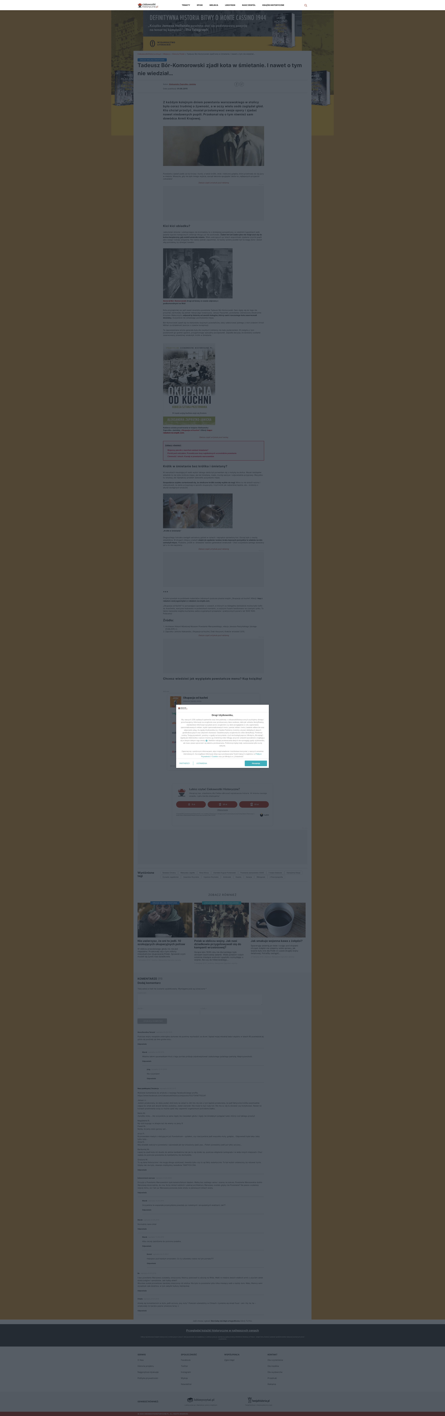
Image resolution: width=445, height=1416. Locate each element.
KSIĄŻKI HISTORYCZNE (273, 5)
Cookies (215, 756)
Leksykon (230, 5)
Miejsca (214, 5)
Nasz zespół (249, 5)
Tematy (186, 5)
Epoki (200, 5)
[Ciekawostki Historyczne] (150, 5)
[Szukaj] (305, 5)
